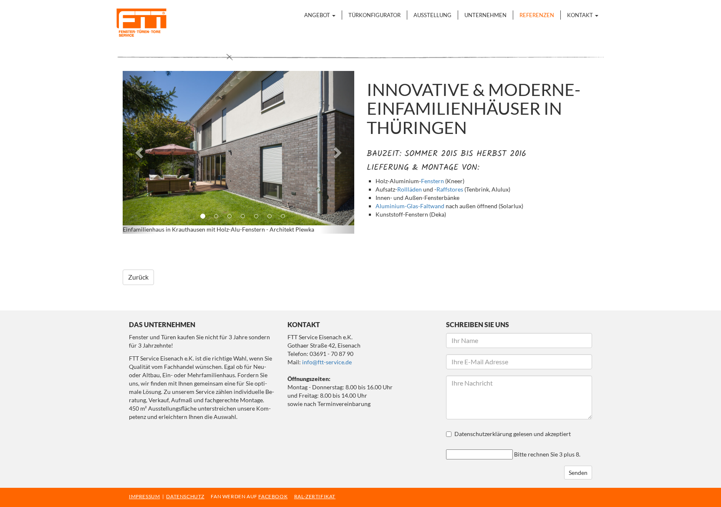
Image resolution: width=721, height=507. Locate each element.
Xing (196, 248)
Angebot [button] (317, 15)
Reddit (246, 248)
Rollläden (409, 189)
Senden (578, 472)
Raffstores (449, 189)
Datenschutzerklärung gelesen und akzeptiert (512, 433)
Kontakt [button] (580, 15)
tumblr (229, 248)
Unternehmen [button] (485, 15)
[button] (140, 152)
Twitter (146, 248)
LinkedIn (179, 248)
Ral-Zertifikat (314, 496)
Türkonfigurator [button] (374, 15)
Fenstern (432, 180)
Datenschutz (185, 496)
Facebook (129, 248)
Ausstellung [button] (432, 15)
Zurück (138, 277)
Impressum (144, 496)
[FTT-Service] (137, 22)
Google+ (162, 248)
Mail (212, 248)
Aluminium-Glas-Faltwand (410, 205)
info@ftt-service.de (327, 362)
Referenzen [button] (536, 15)
